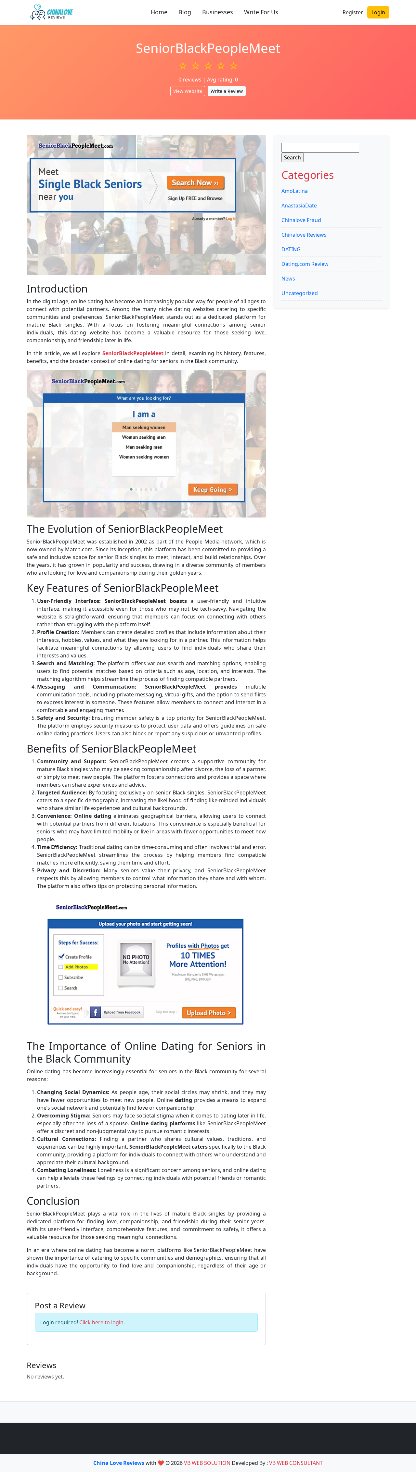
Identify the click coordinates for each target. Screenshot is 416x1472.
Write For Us (261, 12)
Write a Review (227, 91)
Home (159, 12)
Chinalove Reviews (304, 234)
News (288, 278)
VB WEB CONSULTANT (296, 1462)
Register (353, 12)
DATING (291, 249)
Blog (184, 12)
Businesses (217, 12)
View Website (187, 91)
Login (378, 12)
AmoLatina (294, 190)
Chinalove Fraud (301, 220)
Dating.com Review (305, 264)
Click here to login (101, 1322)
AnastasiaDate (299, 205)
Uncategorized (299, 293)
